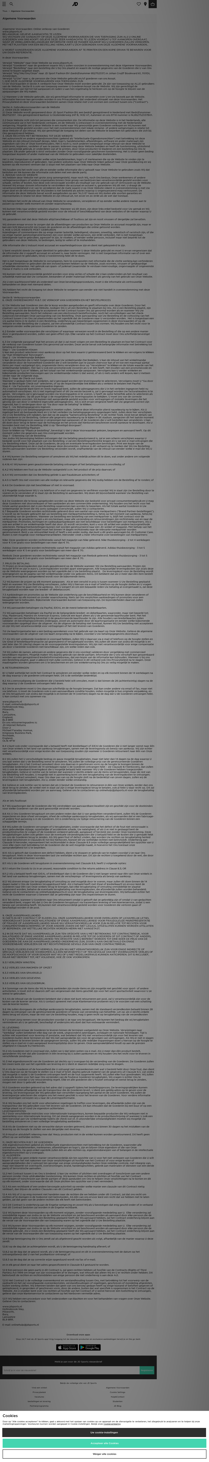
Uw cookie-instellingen (104, 1432)
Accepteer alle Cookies (105, 1443)
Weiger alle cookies (104, 1454)
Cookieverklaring (112, 1424)
